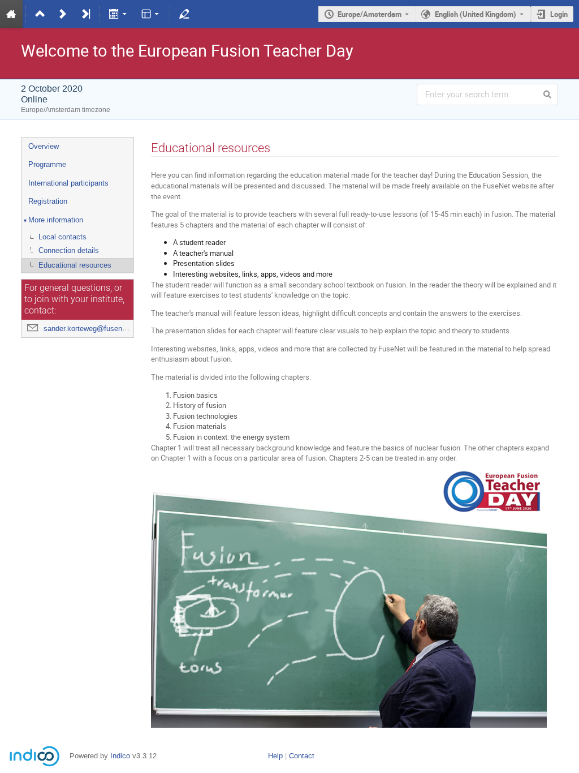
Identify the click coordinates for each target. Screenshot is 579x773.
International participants (68, 183)
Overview (43, 146)
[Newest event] (85, 14)
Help (275, 756)
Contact (301, 756)
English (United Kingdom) (475, 14)
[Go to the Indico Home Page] (11, 14)
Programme (47, 164)
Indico (120, 756)
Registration (47, 201)
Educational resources (74, 265)
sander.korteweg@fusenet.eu (91, 328)
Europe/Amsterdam (369, 14)
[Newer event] (62, 14)
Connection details (68, 250)
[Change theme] (151, 14)
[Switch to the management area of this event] (184, 14)
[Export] (119, 14)
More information (55, 220)
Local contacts (62, 237)
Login (559, 14)
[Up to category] (40, 14)
